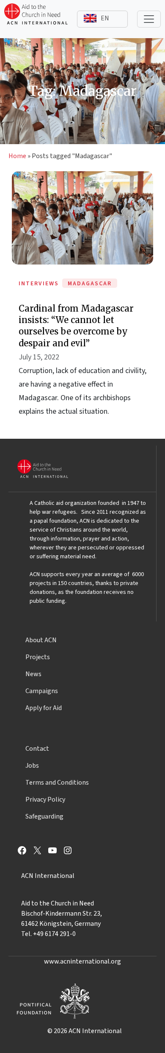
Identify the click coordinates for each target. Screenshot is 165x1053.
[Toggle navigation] (149, 19)
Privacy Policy (45, 799)
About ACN (41, 640)
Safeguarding (44, 816)
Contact (37, 748)
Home (17, 156)
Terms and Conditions (57, 782)
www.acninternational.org (82, 961)
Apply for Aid (43, 708)
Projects (37, 657)
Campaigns (41, 691)
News (33, 674)
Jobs (32, 765)
